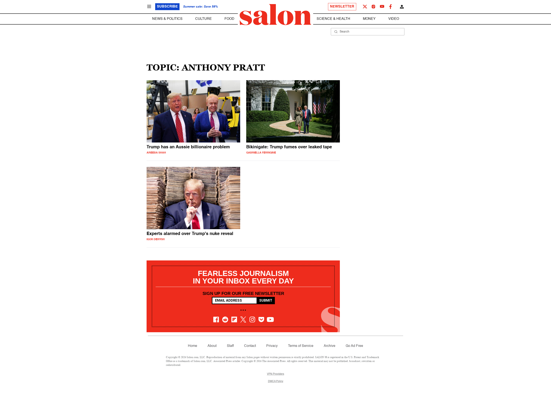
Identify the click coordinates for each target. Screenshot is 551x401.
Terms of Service (300, 346)
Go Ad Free (354, 346)
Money (369, 19)
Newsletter (342, 6)
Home (192, 346)
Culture (203, 19)
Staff (230, 346)
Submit (265, 300)
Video (393, 19)
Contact (250, 346)
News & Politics (167, 19)
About (212, 346)
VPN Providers (275, 374)
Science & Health (333, 19)
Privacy (272, 346)
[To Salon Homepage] (275, 14)
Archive (329, 346)
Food (229, 19)
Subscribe (167, 6)
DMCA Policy (275, 381)
